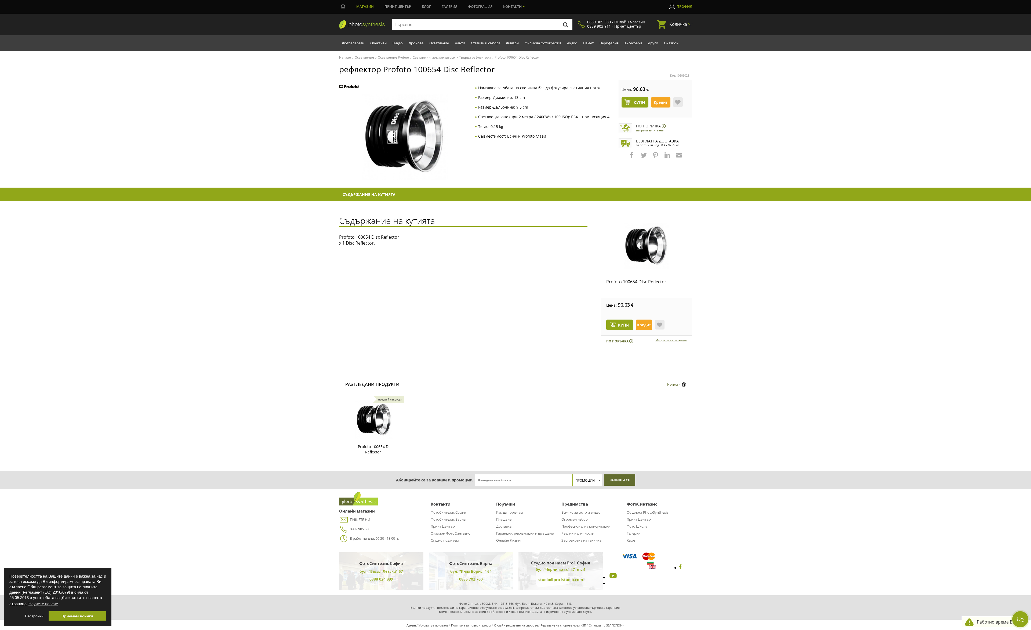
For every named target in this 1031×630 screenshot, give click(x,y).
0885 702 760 (471, 579)
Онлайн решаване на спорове (516, 625)
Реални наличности (577, 533)
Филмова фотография (543, 43)
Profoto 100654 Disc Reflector (636, 281)
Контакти (512, 6)
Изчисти (674, 384)
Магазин (365, 6)
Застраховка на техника (581, 540)
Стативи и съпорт (485, 43)
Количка (678, 24)
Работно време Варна (1000, 622)
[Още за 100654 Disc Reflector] (374, 420)
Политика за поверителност (471, 625)
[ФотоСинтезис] (362, 25)
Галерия (449, 6)
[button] (632, 158)
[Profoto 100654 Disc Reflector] (646, 246)
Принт (397, 6)
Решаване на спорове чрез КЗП (563, 625)
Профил (684, 6)
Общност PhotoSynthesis (647, 512)
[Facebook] (680, 568)
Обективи (378, 43)
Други (653, 43)
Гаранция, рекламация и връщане (525, 533)
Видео (398, 43)
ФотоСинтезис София (448, 512)
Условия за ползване (433, 625)
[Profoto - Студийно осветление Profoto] (349, 87)
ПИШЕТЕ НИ (360, 519)
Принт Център (443, 526)
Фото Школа (637, 526)
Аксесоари (633, 43)
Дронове (416, 43)
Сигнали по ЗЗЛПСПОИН (607, 625)
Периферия (609, 43)
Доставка (503, 526)
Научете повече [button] (43, 603)
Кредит (660, 102)
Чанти (460, 43)
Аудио (572, 43)
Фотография (480, 6)
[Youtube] (612, 577)
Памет (588, 43)
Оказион (671, 43)
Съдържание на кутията (369, 194)
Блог (426, 6)
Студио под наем (445, 540)
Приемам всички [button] (77, 615)
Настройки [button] (34, 615)
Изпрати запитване (649, 130)
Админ (411, 625)
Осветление (439, 43)
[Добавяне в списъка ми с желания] (678, 102)
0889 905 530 (360, 529)
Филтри (512, 43)
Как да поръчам (509, 512)
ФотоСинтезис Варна (448, 519)
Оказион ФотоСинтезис (450, 533)
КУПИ (623, 325)
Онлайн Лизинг (509, 540)
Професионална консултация (585, 526)
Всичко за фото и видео (581, 512)
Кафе (631, 540)
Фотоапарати (353, 43)
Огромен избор (574, 519)
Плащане (503, 519)
